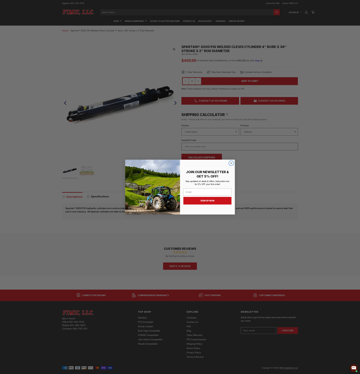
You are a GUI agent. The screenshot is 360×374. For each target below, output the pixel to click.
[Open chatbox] (354, 368)
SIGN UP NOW (207, 200)
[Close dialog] (231, 163)
